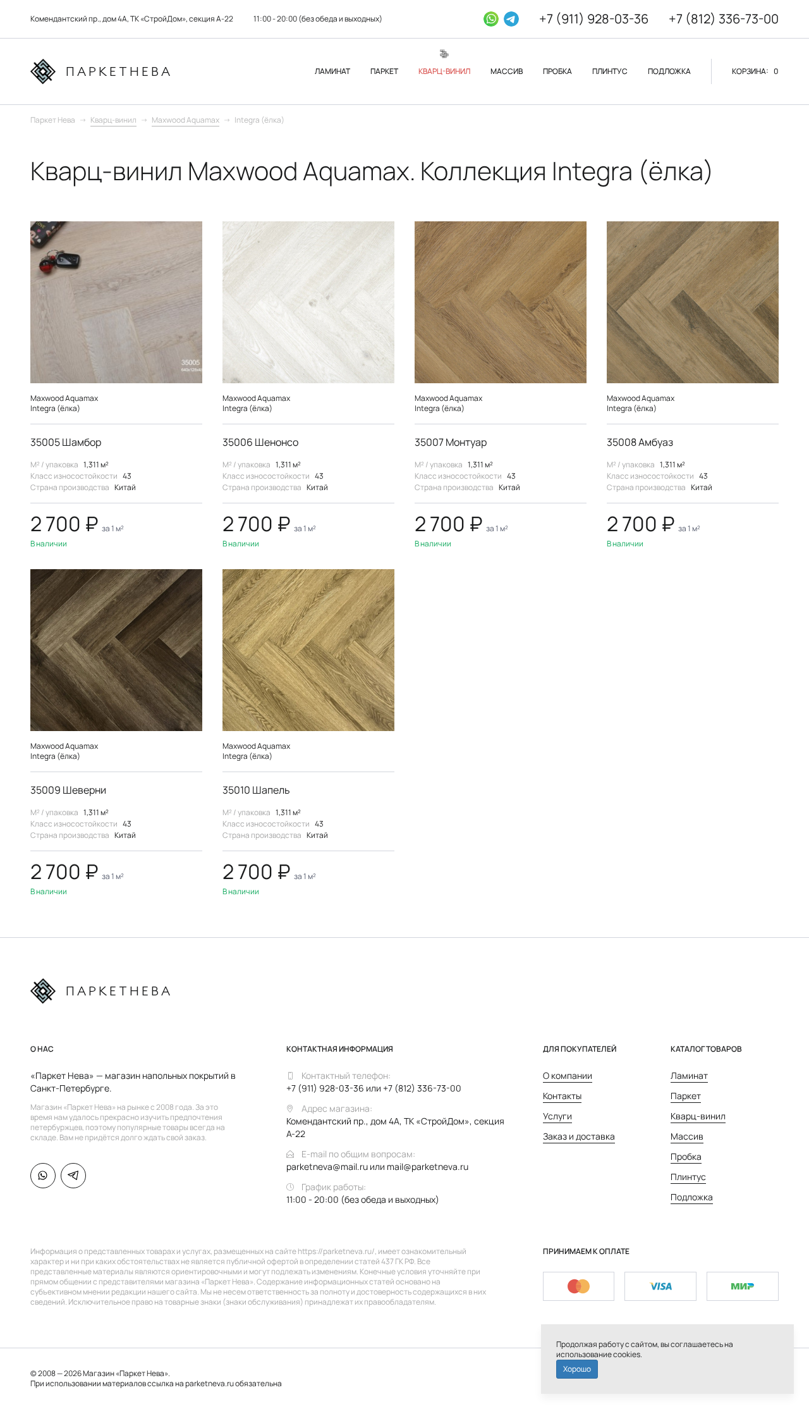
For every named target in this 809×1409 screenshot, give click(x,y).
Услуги (557, 1116)
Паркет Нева (52, 119)
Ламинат (689, 1075)
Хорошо (577, 1368)
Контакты (562, 1096)
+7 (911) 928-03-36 (593, 18)
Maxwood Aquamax (185, 119)
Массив (687, 1136)
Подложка (692, 1197)
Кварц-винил (113, 119)
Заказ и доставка (579, 1136)
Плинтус (688, 1177)
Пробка (686, 1156)
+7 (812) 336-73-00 (724, 18)
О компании (567, 1075)
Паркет (686, 1096)
